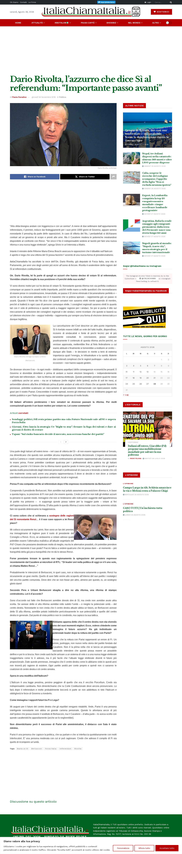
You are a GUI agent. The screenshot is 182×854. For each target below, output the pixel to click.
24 (127, 384)
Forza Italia (50, 749)
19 (140, 378)
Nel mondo (134, 23)
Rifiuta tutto (144, 848)
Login (148, 2)
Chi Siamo (14, 2)
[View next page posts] (66, 442)
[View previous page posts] (61, 442)
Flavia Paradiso (19, 97)
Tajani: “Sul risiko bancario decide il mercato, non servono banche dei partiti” (58, 434)
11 (133, 372)
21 (154, 378)
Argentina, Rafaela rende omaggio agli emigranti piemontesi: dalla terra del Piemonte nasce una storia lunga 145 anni (157, 227)
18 (134, 378)
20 (147, 378)
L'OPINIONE (128, 484)
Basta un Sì (22, 749)
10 (127, 372)
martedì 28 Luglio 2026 (154, 458)
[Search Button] (170, 2)
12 (140, 372)
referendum (65, 749)
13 (147, 372)
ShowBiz (111, 23)
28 (154, 384)
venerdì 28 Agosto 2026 (137, 144)
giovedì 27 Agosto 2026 (154, 214)
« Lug (125, 395)
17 (127, 378)
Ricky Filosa (135, 458)
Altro (155, 23)
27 (147, 384)
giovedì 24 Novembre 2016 (44, 97)
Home (18, 23)
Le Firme (32, 2)
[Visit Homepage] (91, 12)
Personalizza (123, 848)
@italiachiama (148, 279)
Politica (62, 97)
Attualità (37, 23)
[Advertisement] (91, 51)
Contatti (23, 2)
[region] (91, 845)
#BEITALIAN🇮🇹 (62, 23)
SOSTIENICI (162, 12)
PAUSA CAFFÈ (88, 23)
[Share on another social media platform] (113, 176)
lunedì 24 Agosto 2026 (134, 515)
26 (140, 384)
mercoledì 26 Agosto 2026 (136, 495)
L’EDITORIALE (133, 442)
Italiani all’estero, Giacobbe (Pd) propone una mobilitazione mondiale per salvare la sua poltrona (147, 450)
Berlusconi (36, 749)
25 (134, 384)
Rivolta (78, 749)
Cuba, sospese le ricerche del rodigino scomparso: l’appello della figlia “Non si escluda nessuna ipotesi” (156, 179)
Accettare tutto (167, 848)
